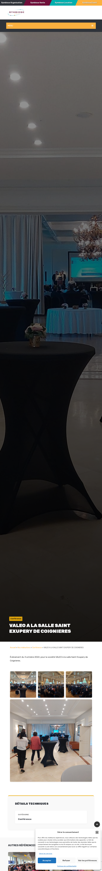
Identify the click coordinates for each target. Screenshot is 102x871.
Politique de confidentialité (66, 866)
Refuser (66, 860)
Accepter (47, 860)
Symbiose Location (63, 3)
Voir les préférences (87, 860)
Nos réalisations (24, 648)
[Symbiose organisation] (16, 12)
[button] (97, 832)
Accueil (13, 648)
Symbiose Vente (37, 3)
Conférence (37, 648)
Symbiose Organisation (11, 3)
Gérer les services (45, 853)
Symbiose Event (89, 3)
